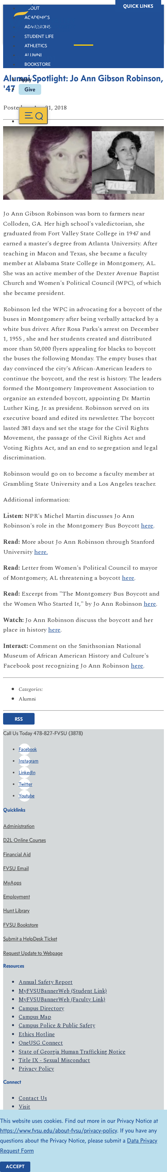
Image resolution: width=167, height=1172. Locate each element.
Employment (16, 896)
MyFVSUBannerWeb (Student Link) (63, 991)
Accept (15, 1166)
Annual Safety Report (46, 982)
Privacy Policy (36, 1069)
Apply (25, 79)
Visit (24, 1107)
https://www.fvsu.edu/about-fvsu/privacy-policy (58, 1130)
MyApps (12, 882)
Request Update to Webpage (33, 953)
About (32, 8)
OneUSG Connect (41, 1043)
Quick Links (138, 6)
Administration (19, 826)
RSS (19, 719)
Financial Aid (17, 854)
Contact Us (33, 1098)
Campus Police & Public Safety (57, 1025)
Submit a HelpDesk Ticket (30, 939)
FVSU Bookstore (20, 925)
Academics (37, 17)
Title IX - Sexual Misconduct (54, 1060)
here (147, 525)
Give (29, 89)
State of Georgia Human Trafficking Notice (72, 1052)
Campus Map (35, 1017)
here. (41, 552)
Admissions (37, 26)
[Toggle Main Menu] (33, 115)
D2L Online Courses (24, 840)
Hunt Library (16, 910)
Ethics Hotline (37, 1034)
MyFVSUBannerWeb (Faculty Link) (62, 1000)
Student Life (39, 36)
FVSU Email (16, 868)
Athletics (35, 45)
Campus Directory (41, 1008)
